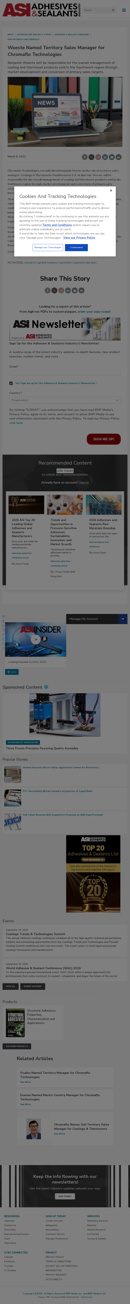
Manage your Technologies (48, 247)
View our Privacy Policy (79, 238)
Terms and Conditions (57, 225)
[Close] (111, 190)
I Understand (76, 247)
